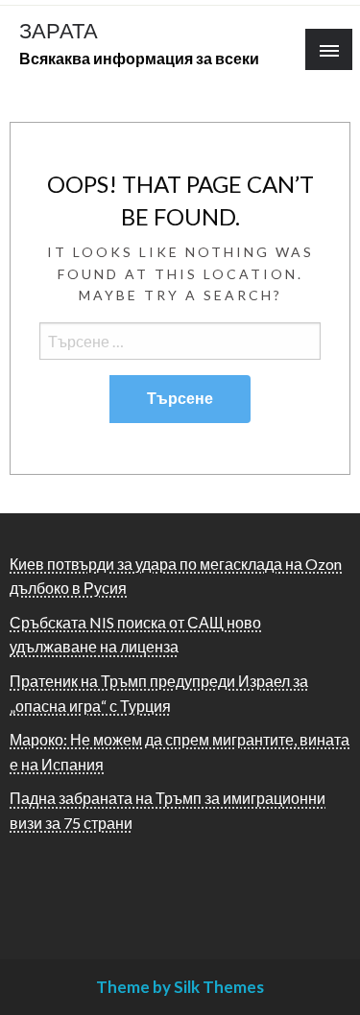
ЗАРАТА (58, 30)
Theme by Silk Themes (180, 987)
